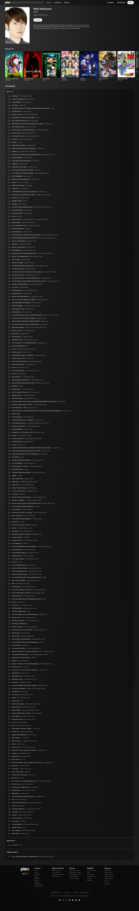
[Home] (8, 2)
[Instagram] (59, 900)
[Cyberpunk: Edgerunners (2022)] (14, 66)
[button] (37, 20)
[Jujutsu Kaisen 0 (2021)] (107, 66)
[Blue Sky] (69, 900)
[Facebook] (72, 900)
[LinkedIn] (76, 900)
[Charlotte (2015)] (89, 66)
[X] (66, 900)
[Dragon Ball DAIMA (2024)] (126, 66)
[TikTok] (63, 900)
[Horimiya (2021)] (70, 66)
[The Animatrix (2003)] (51, 66)
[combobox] (29, 2)
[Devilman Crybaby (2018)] (32, 66)
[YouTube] (79, 900)
